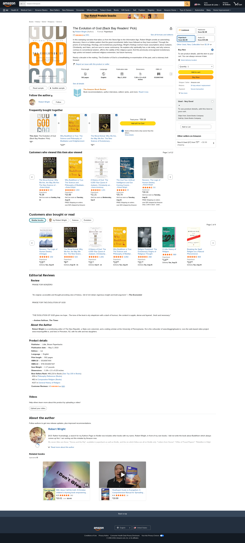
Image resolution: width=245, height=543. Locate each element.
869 (199, 257)
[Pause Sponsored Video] (86, 485)
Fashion (142, 10)
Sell (134, 10)
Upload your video (38, 408)
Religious (51, 22)
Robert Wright (81, 32)
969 (174, 255)
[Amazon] (9, 4)
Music (159, 10)
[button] (5, 10)
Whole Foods (92, 10)
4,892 (126, 257)
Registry (151, 10)
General (59, 22)
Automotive (199, 10)
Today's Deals (105, 10)
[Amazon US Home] (99, 528)
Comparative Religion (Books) (50, 379)
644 (76, 257)
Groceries (80, 10)
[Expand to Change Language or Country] (129, 528)
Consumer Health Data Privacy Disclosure (125, 535)
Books (116, 10)
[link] (74, 123)
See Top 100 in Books (72, 374)
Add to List (186, 127)
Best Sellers (55, 10)
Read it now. (144, 92)
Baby (209, 10)
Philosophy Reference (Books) (50, 376)
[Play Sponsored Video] (122, 474)
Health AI (14, 10)
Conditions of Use (90, 535)
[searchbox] (105, 3)
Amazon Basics (41, 10)
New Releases (68, 10)
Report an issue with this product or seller (92, 64)
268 (150, 257)
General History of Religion (49, 383)
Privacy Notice (104, 535)
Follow (58, 102)
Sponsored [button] (32, 457)
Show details (129, 135)
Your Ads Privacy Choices (150, 535)
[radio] (186, 31)
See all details (78, 84)
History (37, 22)
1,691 (101, 257)
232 (51, 257)
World (44, 22)
